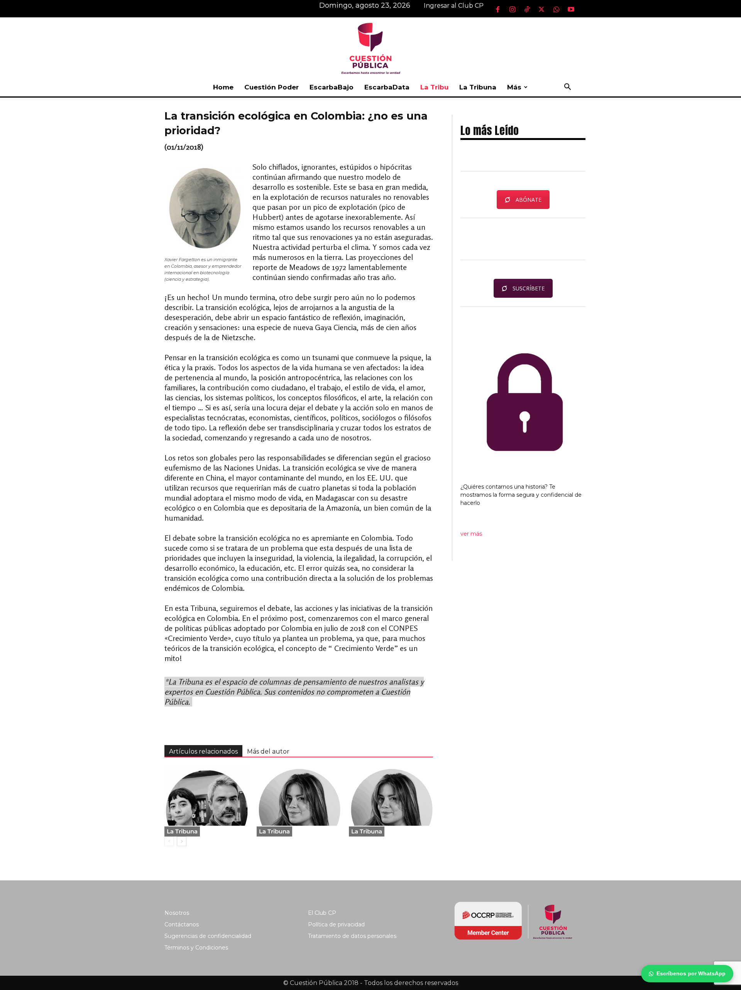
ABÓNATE (528, 199)
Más (514, 87)
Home (223, 87)
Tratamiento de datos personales (352, 936)
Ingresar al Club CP (454, 5)
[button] (567, 87)
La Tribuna (477, 87)
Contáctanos (181, 924)
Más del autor (268, 751)
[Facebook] (497, 9)
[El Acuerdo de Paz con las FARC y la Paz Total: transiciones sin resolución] (206, 797)
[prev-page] (169, 841)
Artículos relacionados (203, 751)
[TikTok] (527, 9)
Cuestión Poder (271, 87)
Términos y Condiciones (196, 947)
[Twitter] (541, 9)
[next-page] (181, 841)
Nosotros (176, 912)
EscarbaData (386, 87)
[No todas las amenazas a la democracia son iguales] (391, 797)
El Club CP (322, 912)
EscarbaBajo (332, 87)
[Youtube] (571, 9)
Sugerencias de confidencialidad (207, 936)
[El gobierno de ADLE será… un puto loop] (299, 797)
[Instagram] (512, 9)
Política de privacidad (336, 924)
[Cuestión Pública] (370, 47)
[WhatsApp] (556, 9)
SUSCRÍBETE (529, 288)
